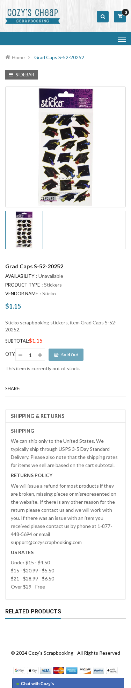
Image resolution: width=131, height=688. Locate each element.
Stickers (53, 285)
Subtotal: (17, 341)
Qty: (10, 354)
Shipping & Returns (37, 416)
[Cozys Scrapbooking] (65, 670)
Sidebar (24, 74)
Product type (22, 285)
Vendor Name (21, 293)
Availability (19, 276)
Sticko (49, 293)
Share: (12, 388)
